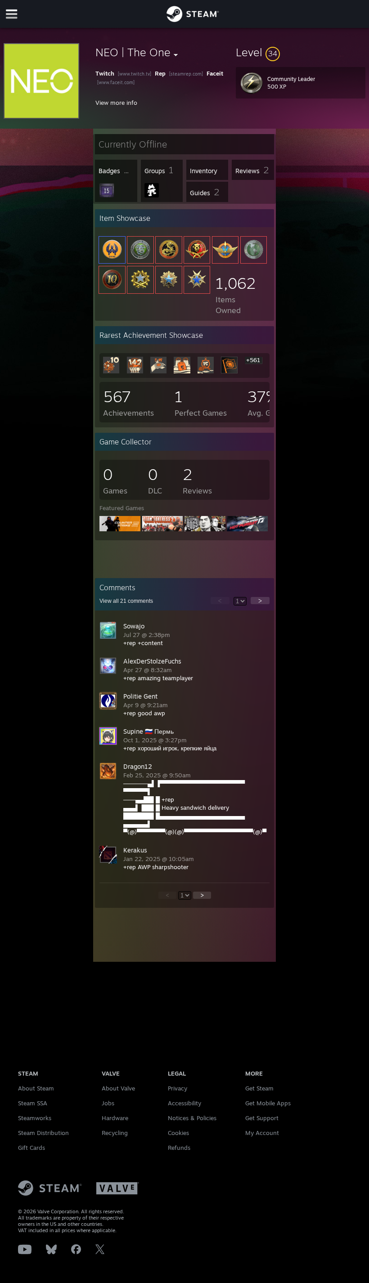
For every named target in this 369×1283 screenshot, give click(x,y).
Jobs (108, 1103)
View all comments (126, 601)
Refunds (179, 1147)
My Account (262, 1132)
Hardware (115, 1118)
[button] (300, 52)
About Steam (36, 1088)
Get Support (262, 1118)
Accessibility (184, 1103)
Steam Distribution (43, 1132)
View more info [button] (116, 102)
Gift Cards (31, 1147)
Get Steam (259, 1088)
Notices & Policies (192, 1118)
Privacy (177, 1088)
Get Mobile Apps (268, 1103)
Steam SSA (32, 1103)
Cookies (178, 1132)
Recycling (115, 1132)
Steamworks (34, 1118)
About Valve (118, 1088)
